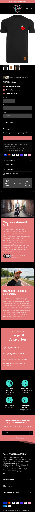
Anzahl (5, 97)
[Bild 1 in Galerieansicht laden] (5, 67)
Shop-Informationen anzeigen (14, 150)
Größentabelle (8, 122)
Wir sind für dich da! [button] (11, 492)
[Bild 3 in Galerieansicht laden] (17, 67)
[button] (3, 9)
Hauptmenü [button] (7, 486)
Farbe (5, 112)
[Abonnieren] (31, 433)
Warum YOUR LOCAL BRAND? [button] (15, 454)
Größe (5, 105)
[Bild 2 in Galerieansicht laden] (11, 67)
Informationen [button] (8, 480)
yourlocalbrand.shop (13, 510)
